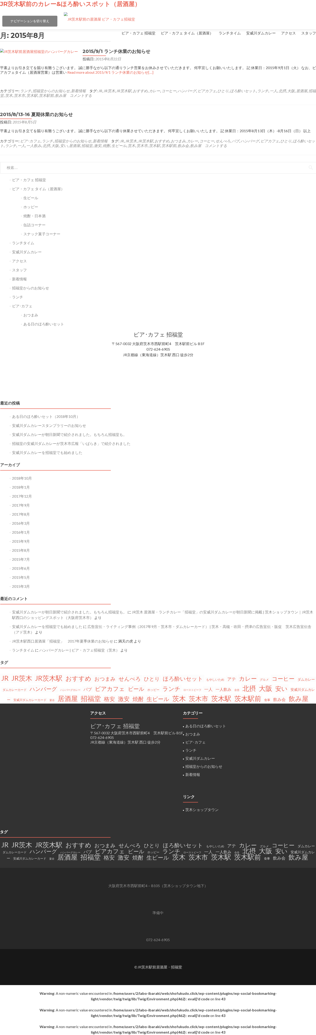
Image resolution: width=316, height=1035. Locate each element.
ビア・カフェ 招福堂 (138, 33)
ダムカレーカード (15, 690)
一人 (273, 91)
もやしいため (215, 679)
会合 (236, 689)
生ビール (119, 145)
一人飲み (33, 145)
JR (100, 91)
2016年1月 (21, 532)
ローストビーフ (192, 689)
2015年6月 (21, 568)
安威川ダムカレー (261, 33)
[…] (110, 72)
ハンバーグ (187, 91)
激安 (97, 145)
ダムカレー (306, 679)
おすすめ (140, 91)
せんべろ (223, 141)
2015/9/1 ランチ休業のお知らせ (116, 51)
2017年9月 (21, 505)
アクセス (288, 33)
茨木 (8, 95)
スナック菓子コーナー (41, 234)
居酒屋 (301, 91)
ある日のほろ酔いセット (43, 324)
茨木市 (19, 95)
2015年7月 (21, 559)
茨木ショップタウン (202, 809)
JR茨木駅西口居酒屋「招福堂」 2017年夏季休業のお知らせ (62, 641)
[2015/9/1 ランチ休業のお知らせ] (39, 51)
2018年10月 (22, 478)
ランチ (25, 91)
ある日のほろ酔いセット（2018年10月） (46, 416)
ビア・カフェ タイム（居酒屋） (187, 33)
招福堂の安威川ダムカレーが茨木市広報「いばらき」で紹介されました (71, 443)
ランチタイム (230, 33)
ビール (136, 689)
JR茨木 (109, 91)
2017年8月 (21, 514)
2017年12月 (22, 496)
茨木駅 (31, 95)
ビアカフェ (207, 91)
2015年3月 (21, 586)
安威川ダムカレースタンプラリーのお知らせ (49, 425)
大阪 (291, 91)
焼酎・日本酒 (34, 216)
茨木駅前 (46, 95)
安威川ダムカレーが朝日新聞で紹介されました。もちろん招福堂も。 (69, 434)
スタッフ (308, 33)
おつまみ (178, 141)
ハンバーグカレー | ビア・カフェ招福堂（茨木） (79, 650)
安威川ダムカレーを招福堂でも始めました (47, 452)
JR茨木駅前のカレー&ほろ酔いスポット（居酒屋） (70, 4)
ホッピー (30, 207)
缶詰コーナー (34, 225)
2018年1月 (21, 487)
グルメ (264, 679)
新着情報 (78, 91)
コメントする (81, 95)
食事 (267, 700)
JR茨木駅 (123, 91)
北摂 (282, 91)
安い (64, 145)
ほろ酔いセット (243, 91)
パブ (235, 141)
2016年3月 (21, 523)
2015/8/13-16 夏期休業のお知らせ (36, 114)
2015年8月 (21, 550)
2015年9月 (21, 541)
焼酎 (106, 145)
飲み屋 (60, 95)
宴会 (52, 699)
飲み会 (183, 145)
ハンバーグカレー (70, 689)
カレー (154, 91)
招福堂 (87, 145)
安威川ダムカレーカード (29, 700)
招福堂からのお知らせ (51, 91)
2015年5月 (21, 577)
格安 (109, 698)
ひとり (223, 91)
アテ (231, 679)
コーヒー (168, 91)
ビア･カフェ (30, 141)
